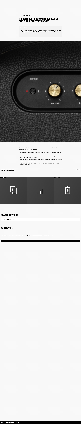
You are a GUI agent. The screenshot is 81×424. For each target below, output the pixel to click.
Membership (63, 2)
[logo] (5, 5)
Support (68, 5)
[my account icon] (74, 6)
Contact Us (40, 240)
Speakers (23, 15)
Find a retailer (69, 2)
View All (78, 169)
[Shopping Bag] (76, 6)
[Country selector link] (78, 2)
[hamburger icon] (78, 6)
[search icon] (72, 6)
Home (2, 422)
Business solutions (56, 2)
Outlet (74, 2)
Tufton (28, 15)
